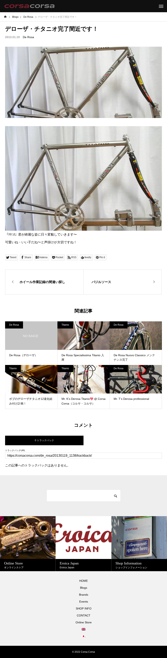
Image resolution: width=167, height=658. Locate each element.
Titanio (65, 324)
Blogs (83, 587)
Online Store (84, 622)
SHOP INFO (83, 608)
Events (83, 601)
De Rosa (28, 37)
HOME (83, 580)
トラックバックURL (15, 450)
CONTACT (83, 615)
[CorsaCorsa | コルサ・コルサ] (29, 6)
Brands (83, 594)
